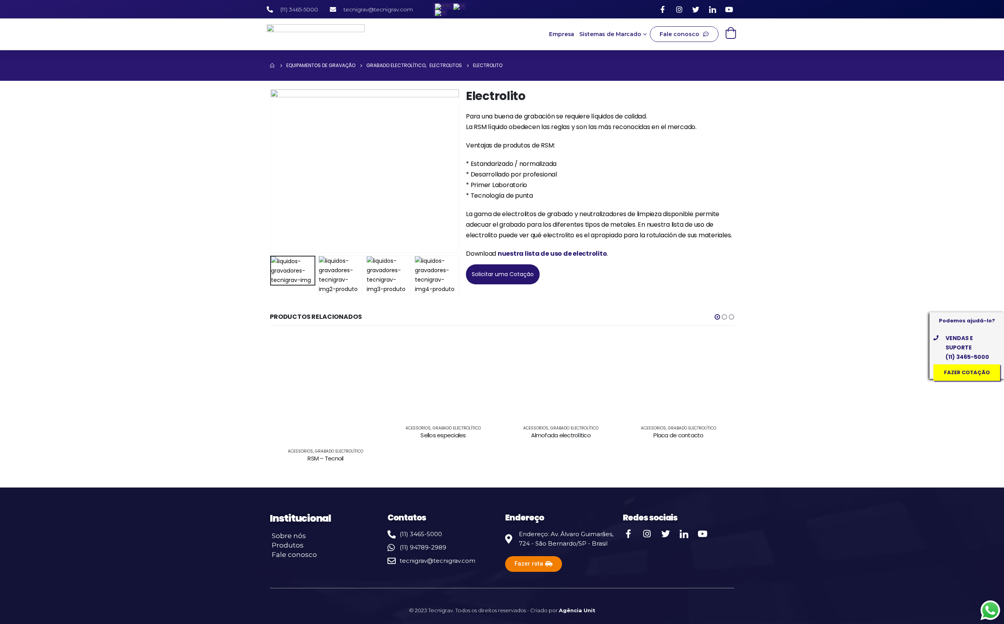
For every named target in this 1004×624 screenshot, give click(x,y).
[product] (326, 376)
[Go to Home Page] (272, 65)
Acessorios (301, 428)
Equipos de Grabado (654, 456)
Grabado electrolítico (340, 428)
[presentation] (272, 171)
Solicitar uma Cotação (503, 274)
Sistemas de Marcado (610, 34)
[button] (717, 317)
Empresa (561, 34)
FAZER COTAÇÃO (967, 372)
